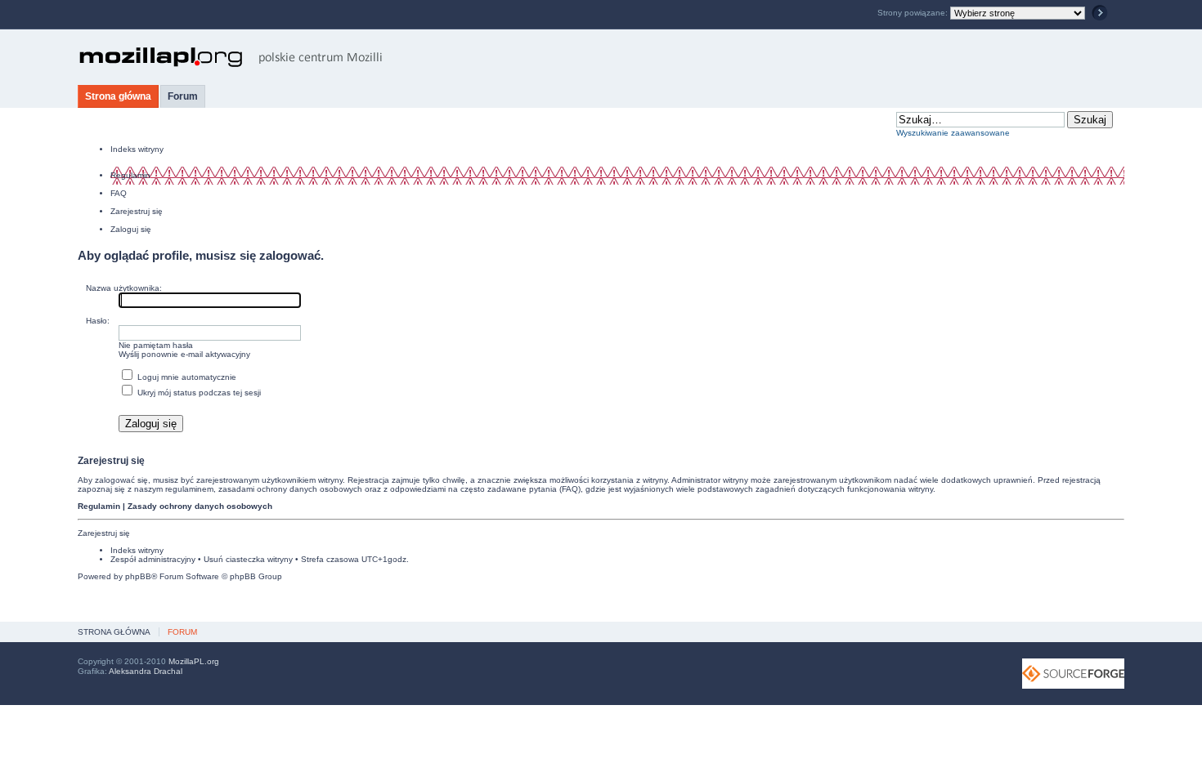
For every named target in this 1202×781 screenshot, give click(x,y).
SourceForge (1073, 673)
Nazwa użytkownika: (124, 287)
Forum (183, 96)
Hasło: (98, 320)
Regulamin (130, 175)
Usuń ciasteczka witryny (248, 559)
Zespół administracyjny (152, 559)
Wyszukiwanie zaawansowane (953, 132)
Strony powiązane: (913, 12)
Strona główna (118, 96)
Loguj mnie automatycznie (185, 377)
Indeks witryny (137, 149)
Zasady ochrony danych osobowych (200, 506)
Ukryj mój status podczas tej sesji (198, 392)
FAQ (118, 193)
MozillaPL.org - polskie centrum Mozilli (231, 57)
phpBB (138, 576)
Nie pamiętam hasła (156, 345)
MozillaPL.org (193, 661)
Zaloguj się (130, 229)
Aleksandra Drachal (145, 671)
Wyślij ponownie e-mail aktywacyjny (184, 354)
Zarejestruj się (136, 211)
